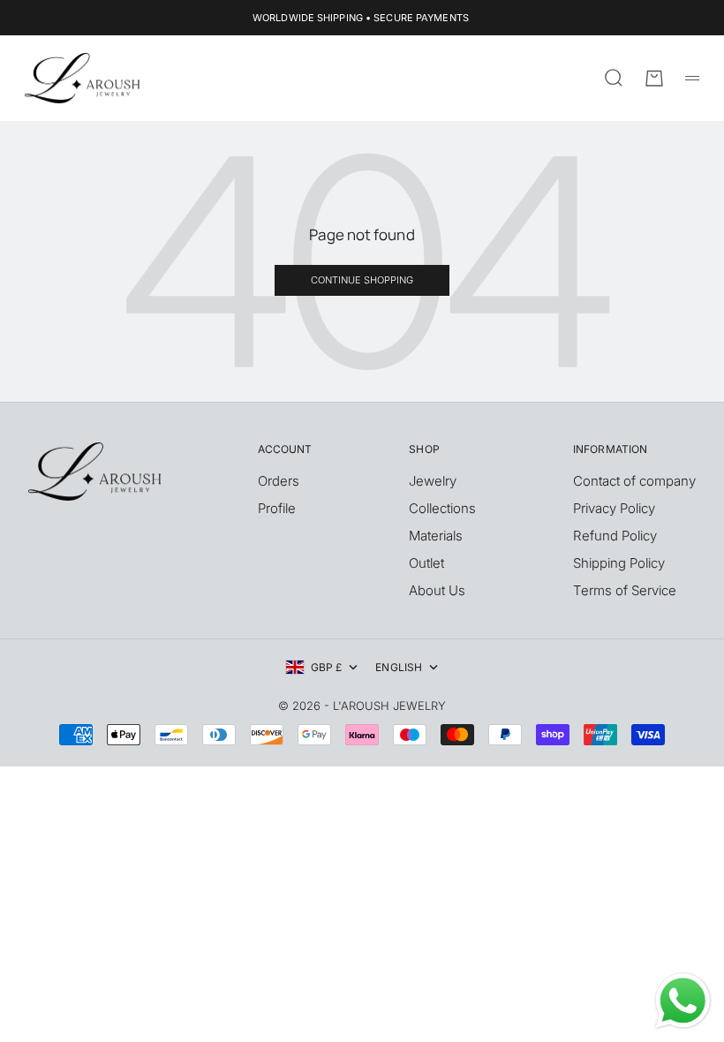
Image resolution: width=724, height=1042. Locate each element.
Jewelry (432, 480)
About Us (437, 590)
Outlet (426, 563)
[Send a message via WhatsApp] (683, 1001)
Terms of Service (624, 590)
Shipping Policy (619, 563)
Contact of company (634, 480)
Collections (442, 508)
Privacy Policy (614, 508)
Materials (436, 535)
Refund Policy (615, 535)
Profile (277, 508)
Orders (278, 480)
